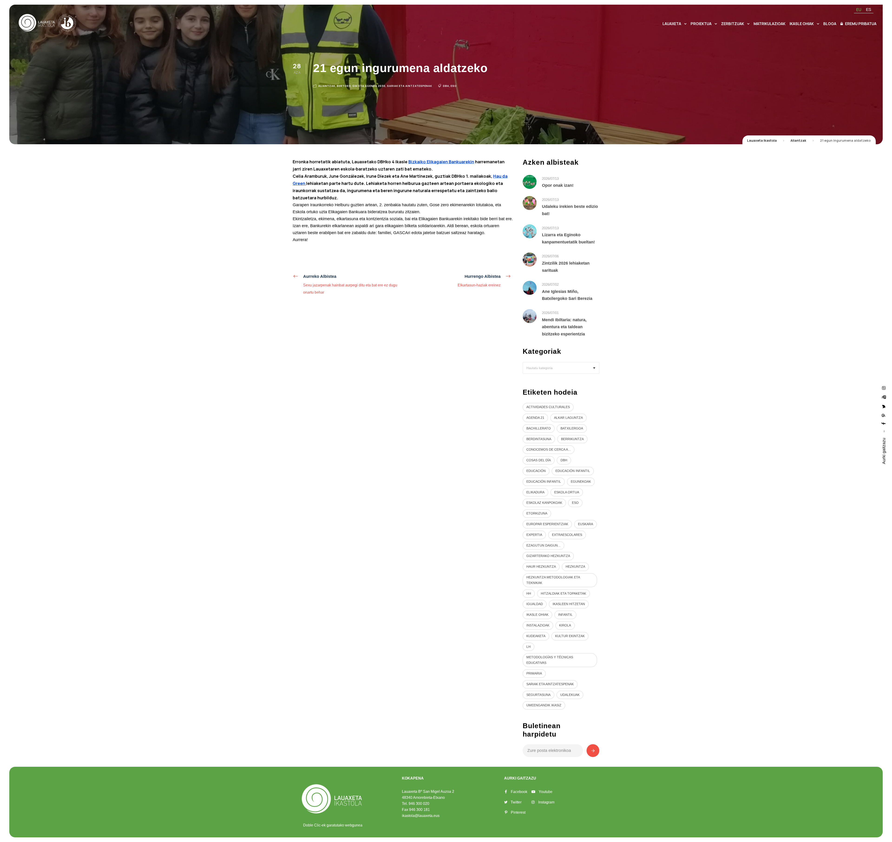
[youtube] (884, 397)
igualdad (534, 604)
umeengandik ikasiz (543, 705)
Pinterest (518, 812)
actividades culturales (548, 407)
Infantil (565, 614)
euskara (585, 524)
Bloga (829, 23)
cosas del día (538, 460)
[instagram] (884, 388)
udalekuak (570, 695)
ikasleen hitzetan (569, 604)
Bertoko (344, 86)
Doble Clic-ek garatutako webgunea (332, 825)
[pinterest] (884, 415)
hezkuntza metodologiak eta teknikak (553, 580)
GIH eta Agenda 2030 (368, 86)
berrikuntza (572, 439)
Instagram (546, 802)
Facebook (519, 792)
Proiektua (701, 23)
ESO (454, 86)
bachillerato (538, 428)
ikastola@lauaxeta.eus (420, 816)
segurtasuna (538, 695)
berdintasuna (538, 439)
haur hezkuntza (541, 566)
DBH (446, 86)
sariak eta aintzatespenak (550, 684)
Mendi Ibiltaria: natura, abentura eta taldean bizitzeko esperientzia (564, 327)
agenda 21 (535, 417)
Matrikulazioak (769, 23)
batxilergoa (572, 428)
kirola (565, 625)
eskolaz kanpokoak (544, 503)
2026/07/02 (550, 284)
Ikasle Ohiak (802, 23)
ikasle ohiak (537, 614)
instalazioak (537, 625)
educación (536, 471)
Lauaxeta (671, 23)
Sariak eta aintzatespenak (409, 86)
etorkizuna (536, 513)
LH (528, 647)
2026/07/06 (550, 256)
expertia (534, 535)
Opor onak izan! (558, 185)
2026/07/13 (550, 178)
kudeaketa (535, 636)
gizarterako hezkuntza (548, 556)
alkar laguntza (568, 417)
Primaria (534, 673)
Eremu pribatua (860, 23)
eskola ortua (566, 492)
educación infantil (572, 471)
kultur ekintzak (570, 636)
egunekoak (581, 481)
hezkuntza (575, 566)
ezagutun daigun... (543, 545)
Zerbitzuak (732, 23)
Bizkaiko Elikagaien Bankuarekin (441, 161)
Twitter (516, 802)
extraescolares (567, 535)
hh (528, 593)
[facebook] (884, 423)
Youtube (545, 792)
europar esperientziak (547, 524)
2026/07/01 (550, 313)
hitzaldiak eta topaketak (563, 593)
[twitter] (884, 406)
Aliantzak (326, 86)
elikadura (535, 492)
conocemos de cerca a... (548, 449)
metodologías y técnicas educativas (549, 660)
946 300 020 (419, 804)
